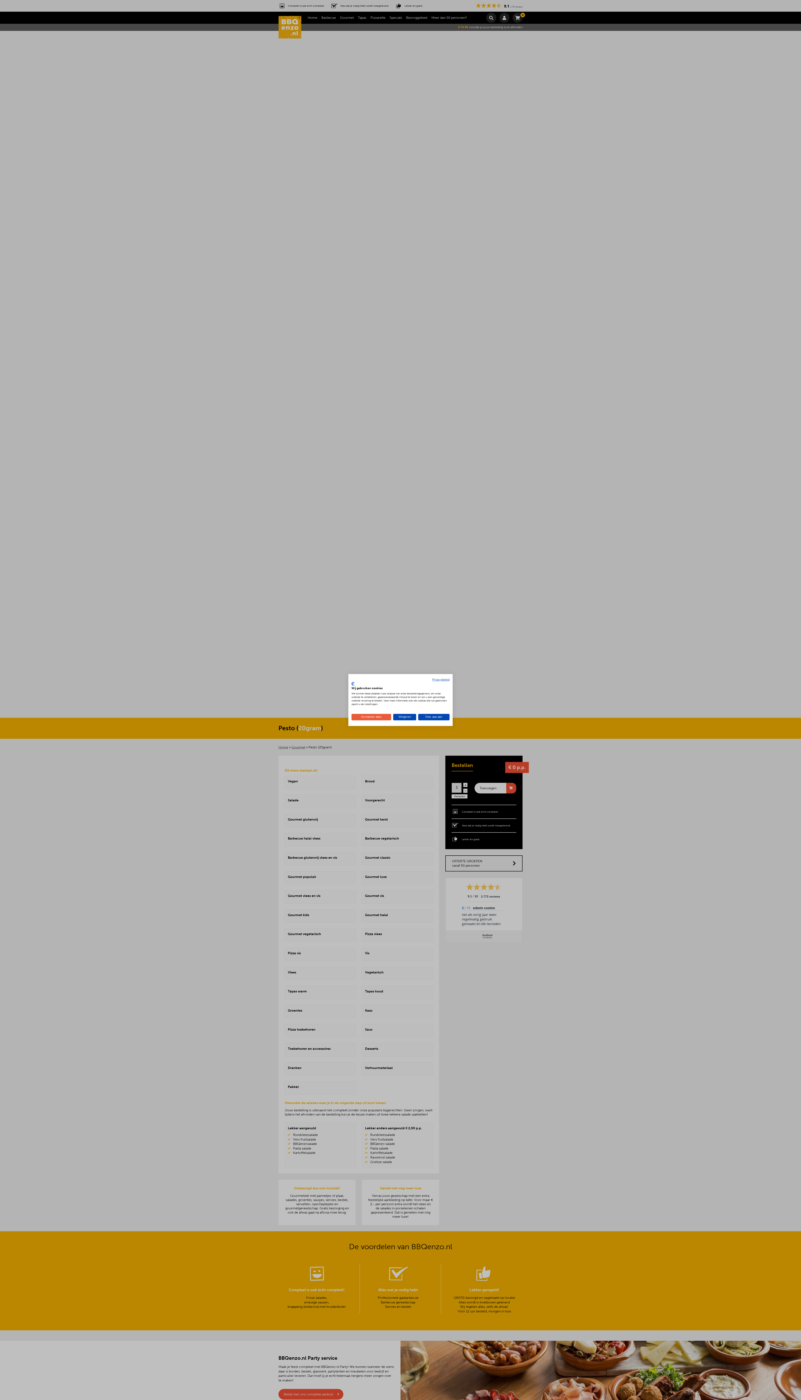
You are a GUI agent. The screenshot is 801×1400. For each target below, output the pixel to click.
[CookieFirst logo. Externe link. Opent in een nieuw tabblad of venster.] (353, 684)
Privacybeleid (441, 679)
